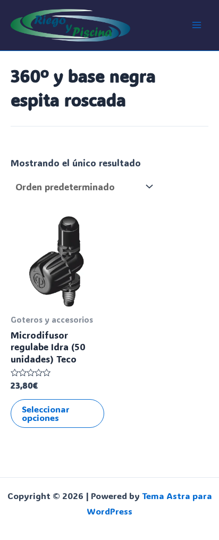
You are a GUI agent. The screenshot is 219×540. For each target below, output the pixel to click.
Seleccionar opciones (46, 413)
